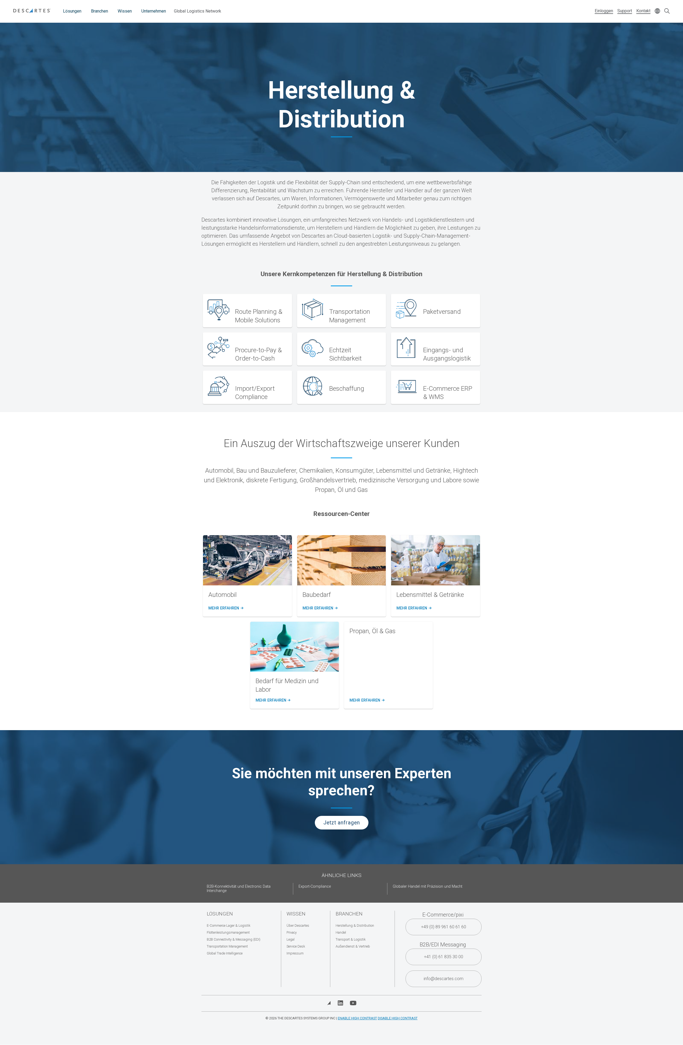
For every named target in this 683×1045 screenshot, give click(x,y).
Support (624, 10)
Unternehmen (153, 11)
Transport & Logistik (351, 939)
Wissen (125, 11)
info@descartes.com (443, 978)
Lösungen (72, 11)
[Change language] (657, 11)
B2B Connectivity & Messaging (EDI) (233, 939)
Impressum (295, 953)
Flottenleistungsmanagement (228, 932)
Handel (341, 932)
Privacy (292, 932)
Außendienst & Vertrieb (353, 946)
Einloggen (604, 10)
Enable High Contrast (357, 1018)
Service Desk (296, 946)
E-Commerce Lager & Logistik (228, 925)
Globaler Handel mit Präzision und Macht (427, 886)
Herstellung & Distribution (355, 925)
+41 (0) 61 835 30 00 (443, 956)
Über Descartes (298, 925)
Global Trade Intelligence (225, 953)
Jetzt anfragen (341, 823)
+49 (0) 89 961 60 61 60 (443, 926)
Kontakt (643, 10)
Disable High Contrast (398, 1018)
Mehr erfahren (225, 608)
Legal (291, 939)
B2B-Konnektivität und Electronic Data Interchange (239, 888)
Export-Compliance (315, 886)
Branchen (99, 11)
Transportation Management (227, 946)
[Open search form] (667, 11)
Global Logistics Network (197, 11)
